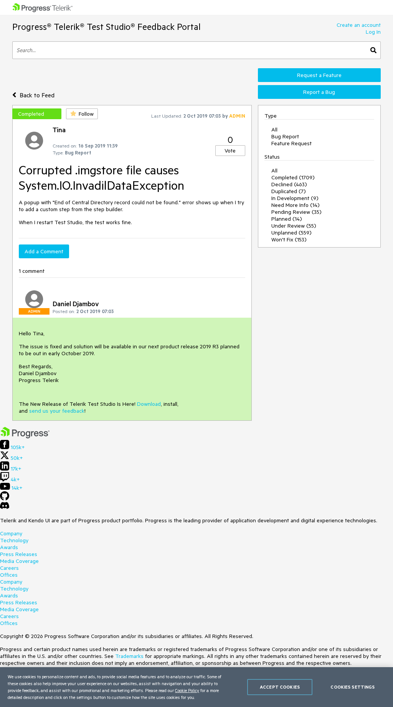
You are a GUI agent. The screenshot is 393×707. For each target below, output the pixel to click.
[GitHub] (4, 498)
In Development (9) (295, 198)
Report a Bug (319, 92)
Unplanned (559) (291, 232)
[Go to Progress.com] (25, 436)
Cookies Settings (352, 687)
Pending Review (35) (296, 211)
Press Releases (18, 554)
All (274, 129)
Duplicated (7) (288, 191)
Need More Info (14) (295, 205)
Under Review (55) (293, 225)
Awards (9, 547)
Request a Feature (319, 75)
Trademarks (129, 656)
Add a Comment (44, 251)
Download (149, 403)
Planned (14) (286, 218)
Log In (373, 31)
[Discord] (4, 507)
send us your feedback (56, 410)
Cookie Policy (187, 690)
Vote (230, 150)
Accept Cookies (280, 687)
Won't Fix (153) (289, 239)
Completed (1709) (293, 177)
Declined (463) (289, 184)
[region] (196, 687)
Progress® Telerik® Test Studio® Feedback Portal (106, 26)
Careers (9, 567)
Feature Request (291, 143)
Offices (9, 574)
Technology (14, 540)
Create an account (359, 24)
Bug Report (285, 136)
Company (11, 533)
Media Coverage (19, 561)
